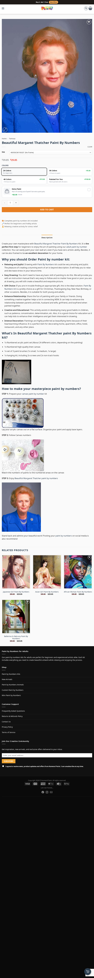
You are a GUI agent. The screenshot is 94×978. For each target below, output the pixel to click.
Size (3, 152)
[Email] (51, 792)
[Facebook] (43, 792)
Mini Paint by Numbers (11, 695)
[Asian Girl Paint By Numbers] (47, 572)
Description (47, 237)
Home (4, 138)
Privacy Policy (7, 727)
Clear (90, 147)
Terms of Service (8, 732)
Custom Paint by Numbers (12, 690)
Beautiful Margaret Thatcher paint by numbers (36, 478)
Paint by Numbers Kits (11, 674)
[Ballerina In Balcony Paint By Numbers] (16, 616)
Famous (12, 138)
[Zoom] (5, 129)
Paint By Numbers (45, 264)
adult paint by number (76, 246)
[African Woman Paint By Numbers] (78, 572)
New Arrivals (7, 679)
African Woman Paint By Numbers (78, 592)
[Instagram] (47, 792)
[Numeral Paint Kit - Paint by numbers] (47, 8)
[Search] (86, 8)
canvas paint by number (33, 393)
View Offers (53, 2)
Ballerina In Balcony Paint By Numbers (16, 637)
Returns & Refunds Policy (12, 716)
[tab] (47, 237)
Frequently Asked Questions (13, 711)
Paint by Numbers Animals (13, 684)
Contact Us (6, 721)
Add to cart (47, 209)
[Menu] (4, 8)
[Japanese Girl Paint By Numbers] (16, 572)
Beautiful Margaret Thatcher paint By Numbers (55, 333)
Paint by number (51, 259)
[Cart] (90, 8)
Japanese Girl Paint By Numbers (16, 592)
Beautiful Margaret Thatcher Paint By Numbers (56, 243)
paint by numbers (65, 389)
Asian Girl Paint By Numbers (47, 592)
